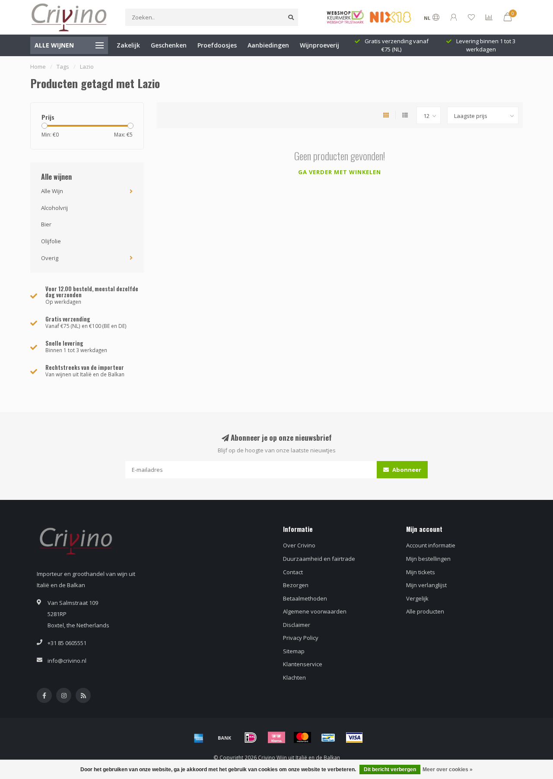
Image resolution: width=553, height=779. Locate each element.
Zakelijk (128, 45)
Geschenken (169, 45)
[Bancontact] (328, 737)
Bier (46, 224)
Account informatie (430, 545)
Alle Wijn (52, 191)
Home (38, 66)
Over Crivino (299, 545)
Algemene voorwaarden (314, 611)
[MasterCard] (302, 737)
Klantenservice (302, 664)
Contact (293, 572)
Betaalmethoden (305, 598)
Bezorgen (295, 585)
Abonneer (406, 470)
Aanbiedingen (268, 45)
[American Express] (199, 737)
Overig (49, 258)
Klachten (294, 677)
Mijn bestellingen (428, 559)
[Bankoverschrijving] (224, 737)
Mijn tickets (420, 572)
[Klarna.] (276, 737)
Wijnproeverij (319, 45)
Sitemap (294, 651)
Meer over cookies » (448, 769)
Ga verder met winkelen (339, 172)
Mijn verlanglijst (426, 585)
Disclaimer (296, 625)
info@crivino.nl (67, 661)
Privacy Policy (300, 638)
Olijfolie (51, 241)
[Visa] (354, 737)
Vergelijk (417, 598)
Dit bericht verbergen (390, 769)
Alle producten (425, 611)
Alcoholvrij (54, 208)
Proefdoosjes (217, 45)
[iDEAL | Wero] (250, 737)
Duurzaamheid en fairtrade (319, 559)
